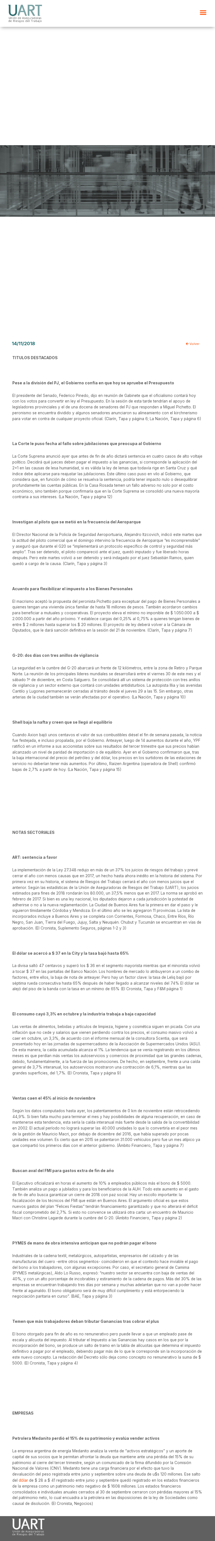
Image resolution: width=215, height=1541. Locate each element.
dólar (23, 1480)
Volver (194, 344)
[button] (203, 12)
